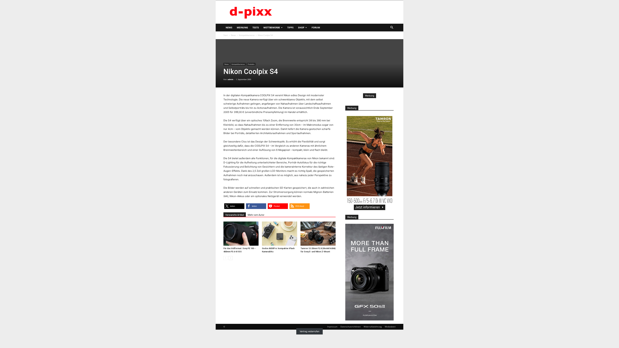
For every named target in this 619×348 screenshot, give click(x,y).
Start (225, 35)
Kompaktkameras (247, 35)
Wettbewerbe (271, 27)
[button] (392, 27)
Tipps (290, 27)
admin (230, 79)
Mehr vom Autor (256, 215)
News (229, 27)
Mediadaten (390, 326)
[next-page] (231, 258)
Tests (255, 27)
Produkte (251, 64)
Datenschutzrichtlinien (350, 326)
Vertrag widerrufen (309, 331)
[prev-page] (225, 258)
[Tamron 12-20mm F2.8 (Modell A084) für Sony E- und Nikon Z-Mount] (318, 234)
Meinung (242, 27)
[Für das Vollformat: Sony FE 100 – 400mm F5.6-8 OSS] (241, 234)
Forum (316, 27)
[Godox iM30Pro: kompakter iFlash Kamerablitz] (279, 234)
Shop (301, 27)
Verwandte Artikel (234, 215)
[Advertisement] (337, 12)
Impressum (332, 326)
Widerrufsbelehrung (373, 326)
